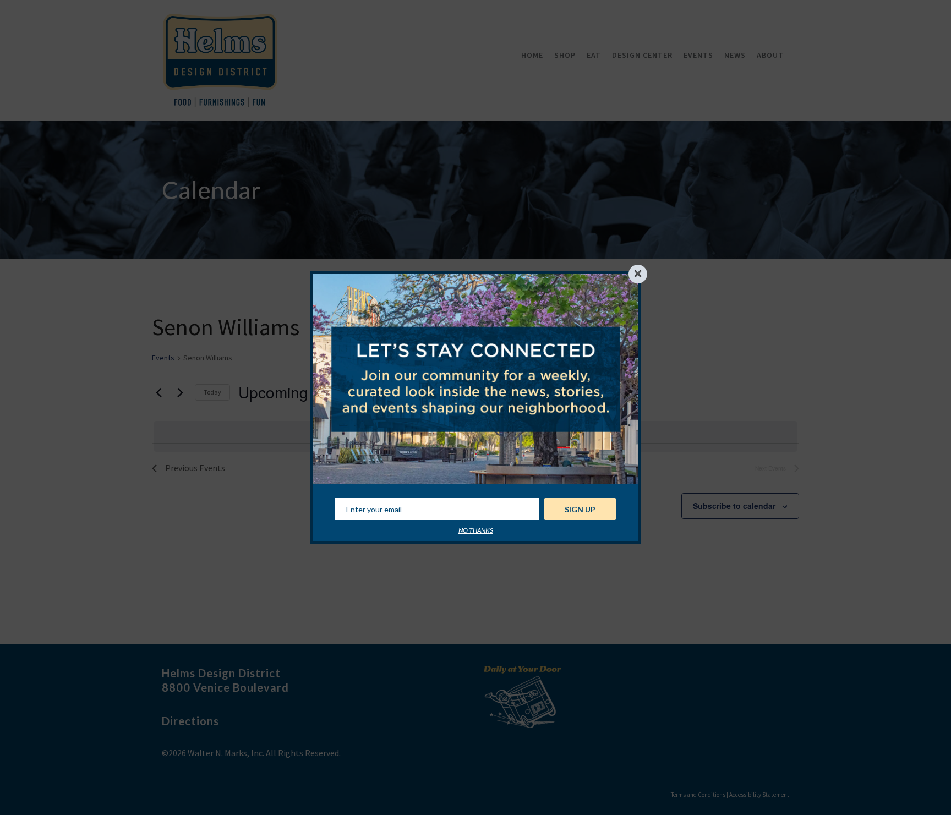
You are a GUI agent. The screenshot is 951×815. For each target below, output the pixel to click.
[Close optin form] (637, 274)
